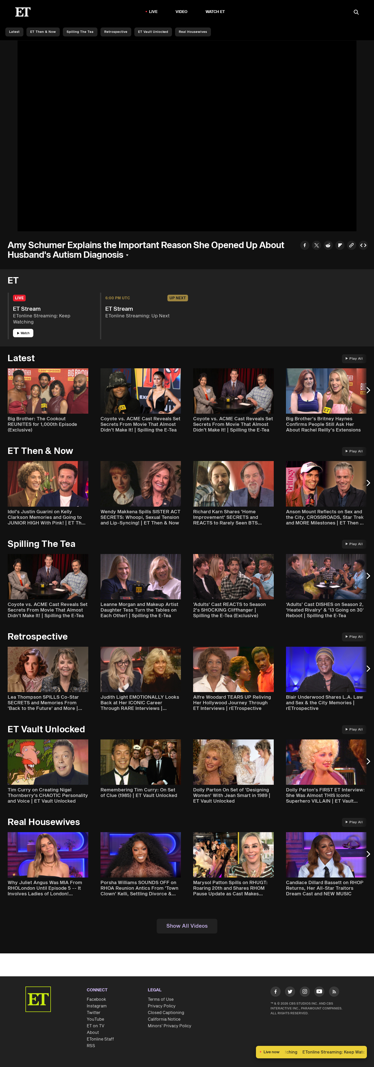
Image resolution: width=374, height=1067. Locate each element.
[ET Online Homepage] (23, 12)
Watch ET (215, 12)
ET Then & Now (43, 32)
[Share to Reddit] (328, 246)
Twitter (93, 1013)
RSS (91, 1046)
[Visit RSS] (334, 993)
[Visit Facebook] (275, 993)
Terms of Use (161, 999)
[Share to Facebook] (305, 246)
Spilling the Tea (80, 32)
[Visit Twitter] (290, 993)
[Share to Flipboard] (340, 246)
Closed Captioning (166, 1013)
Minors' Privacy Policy (169, 1026)
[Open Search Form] (356, 12)
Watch (25, 333)
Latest (14, 32)
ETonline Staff (100, 1039)
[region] (187, 135)
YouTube (95, 1019)
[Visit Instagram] (305, 993)
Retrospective (115, 32)
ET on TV (95, 1026)
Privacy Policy (162, 1006)
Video (182, 12)
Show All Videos (187, 926)
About (93, 1033)
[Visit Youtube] (319, 992)
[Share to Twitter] (316, 246)
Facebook (96, 999)
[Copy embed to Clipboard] (363, 246)
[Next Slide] (367, 392)
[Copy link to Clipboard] (352, 246)
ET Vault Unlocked (153, 32)
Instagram (97, 1006)
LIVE (153, 12)
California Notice (164, 1019)
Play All (356, 358)
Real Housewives (193, 32)
